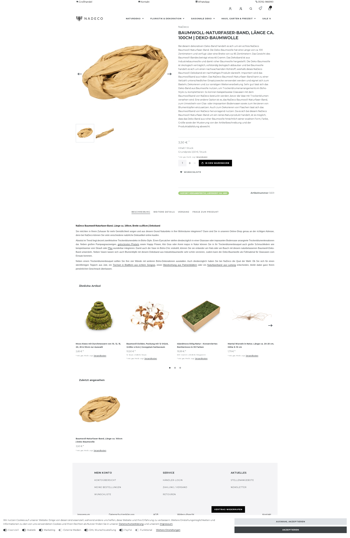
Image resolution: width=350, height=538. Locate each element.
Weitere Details (164, 212)
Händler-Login (173, 480)
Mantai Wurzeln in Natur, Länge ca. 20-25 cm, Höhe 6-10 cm (251, 345)
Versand (183, 212)
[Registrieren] (241, 9)
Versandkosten (202, 157)
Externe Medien (72, 530)
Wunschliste (192, 172)
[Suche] (251, 9)
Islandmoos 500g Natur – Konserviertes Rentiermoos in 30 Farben (197, 345)
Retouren (169, 494)
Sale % (266, 18)
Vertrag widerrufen (228, 509)
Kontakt (145, 2)
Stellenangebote (242, 480)
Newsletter (239, 487)
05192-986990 (265, 2)
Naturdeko (133, 18)
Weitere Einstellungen (168, 530)
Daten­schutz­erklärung (121, 514)
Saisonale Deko (201, 18)
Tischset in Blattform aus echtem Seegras (134, 265)
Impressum (83, 514)
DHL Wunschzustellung (102, 530)
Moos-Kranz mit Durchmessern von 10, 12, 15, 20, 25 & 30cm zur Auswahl (98, 345)
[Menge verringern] (194, 163)
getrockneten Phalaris (128, 244)
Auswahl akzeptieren (290, 521)
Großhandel (85, 2)
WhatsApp (203, 2)
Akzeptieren (290, 530)
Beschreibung (141, 212)
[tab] (141, 212)
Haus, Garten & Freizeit (237, 18)
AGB (155, 514)
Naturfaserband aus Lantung (221, 265)
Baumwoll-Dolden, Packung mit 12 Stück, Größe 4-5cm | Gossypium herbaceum (147, 345)
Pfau (110, 248)
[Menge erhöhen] (189, 163)
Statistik (31, 530)
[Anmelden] (231, 9)
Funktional (146, 530)
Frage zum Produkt (205, 212)
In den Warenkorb (217, 163)
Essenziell (13, 530)
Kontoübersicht (105, 480)
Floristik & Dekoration (166, 18)
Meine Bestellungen (107, 487)
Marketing (49, 530)
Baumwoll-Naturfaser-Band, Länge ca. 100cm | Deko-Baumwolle (99, 440)
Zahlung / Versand (175, 487)
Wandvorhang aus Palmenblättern (180, 265)
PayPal (128, 530)
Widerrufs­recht (185, 514)
